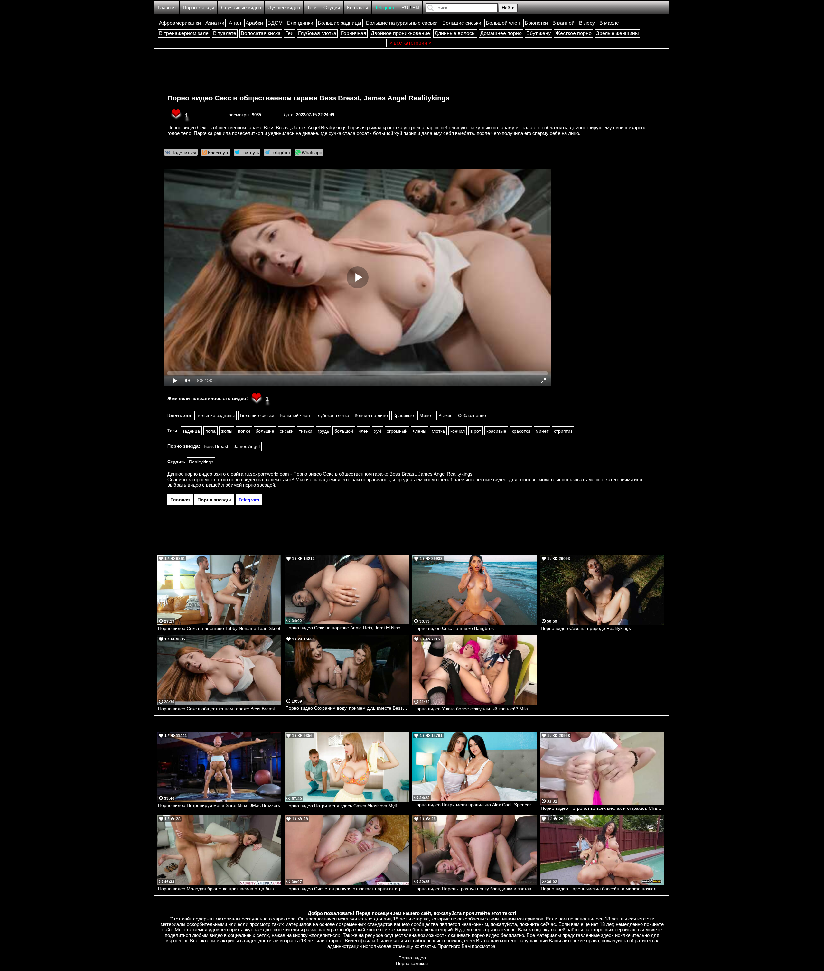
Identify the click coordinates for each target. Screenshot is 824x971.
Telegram (384, 7)
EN (415, 7)
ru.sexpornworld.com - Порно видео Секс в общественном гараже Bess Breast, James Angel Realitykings (359, 474)
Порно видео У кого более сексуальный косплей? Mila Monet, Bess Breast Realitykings (475, 708)
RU (404, 7)
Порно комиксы (412, 963)
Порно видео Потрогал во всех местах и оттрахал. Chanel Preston (602, 808)
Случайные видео (241, 7)
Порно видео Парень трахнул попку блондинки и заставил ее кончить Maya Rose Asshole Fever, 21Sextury (475, 888)
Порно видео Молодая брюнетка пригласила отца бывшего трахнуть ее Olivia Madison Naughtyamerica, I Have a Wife (219, 888)
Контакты (357, 7)
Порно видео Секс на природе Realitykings (586, 628)
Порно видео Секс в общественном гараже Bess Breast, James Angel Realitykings (308, 98)
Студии (331, 7)
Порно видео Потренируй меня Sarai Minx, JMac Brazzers (219, 805)
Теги (311, 7)
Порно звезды (198, 7)
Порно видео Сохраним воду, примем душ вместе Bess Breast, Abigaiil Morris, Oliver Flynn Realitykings (347, 708)
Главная (167, 7)
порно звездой (259, 485)
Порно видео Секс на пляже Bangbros (453, 628)
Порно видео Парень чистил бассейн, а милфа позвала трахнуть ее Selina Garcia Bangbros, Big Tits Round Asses (602, 888)
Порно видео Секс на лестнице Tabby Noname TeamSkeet (219, 628)
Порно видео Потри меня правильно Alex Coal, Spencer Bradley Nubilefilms (475, 804)
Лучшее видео (284, 7)
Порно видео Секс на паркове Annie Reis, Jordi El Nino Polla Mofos (347, 627)
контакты (425, 946)
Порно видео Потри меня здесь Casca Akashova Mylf (341, 805)
